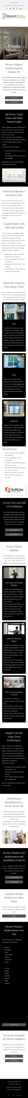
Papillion (7, 976)
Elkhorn (7, 957)
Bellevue (7, 947)
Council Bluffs (9, 954)
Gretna (7, 962)
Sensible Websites (18, 1089)
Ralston (7, 978)
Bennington (8, 950)
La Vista (7, 968)
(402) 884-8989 (14, 2)
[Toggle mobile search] (22, 20)
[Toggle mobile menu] (25, 20)
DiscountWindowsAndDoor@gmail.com (14, 5)
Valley (6, 980)
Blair (6, 952)
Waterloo (7, 983)
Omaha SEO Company (17, 1087)
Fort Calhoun (8, 959)
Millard (7, 971)
